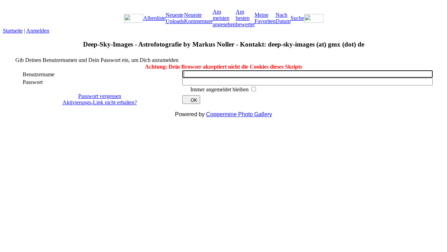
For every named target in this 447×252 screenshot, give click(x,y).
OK (194, 100)
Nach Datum (283, 18)
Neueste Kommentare (198, 18)
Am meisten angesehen (224, 18)
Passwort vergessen (99, 96)
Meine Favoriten (265, 18)
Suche (297, 18)
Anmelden (37, 31)
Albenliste (154, 18)
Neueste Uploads (175, 18)
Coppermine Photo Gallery (239, 114)
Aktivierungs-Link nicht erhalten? (100, 102)
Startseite (13, 31)
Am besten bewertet (245, 18)
